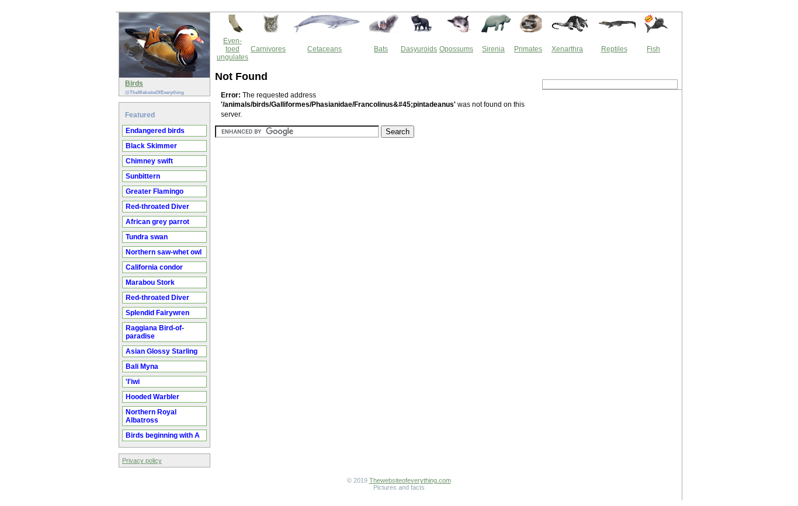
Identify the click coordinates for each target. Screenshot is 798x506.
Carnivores (268, 49)
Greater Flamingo (154, 191)
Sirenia (493, 49)
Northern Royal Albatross (151, 416)
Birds (134, 83)
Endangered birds (155, 131)
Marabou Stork (150, 282)
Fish (653, 49)
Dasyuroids (419, 49)
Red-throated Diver (157, 207)
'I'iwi (133, 382)
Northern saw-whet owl (164, 252)
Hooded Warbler (152, 397)
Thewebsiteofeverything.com (410, 480)
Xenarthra (567, 49)
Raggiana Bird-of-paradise (155, 332)
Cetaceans (324, 49)
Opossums (456, 49)
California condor (154, 267)
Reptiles (614, 49)
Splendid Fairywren (157, 313)
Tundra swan (147, 237)
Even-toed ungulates (232, 49)
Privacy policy (142, 460)
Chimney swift (149, 161)
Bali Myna (142, 366)
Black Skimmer (151, 146)
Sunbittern (143, 176)
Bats (381, 49)
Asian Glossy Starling (161, 351)
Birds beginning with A (163, 435)
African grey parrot (157, 222)
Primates (528, 49)
